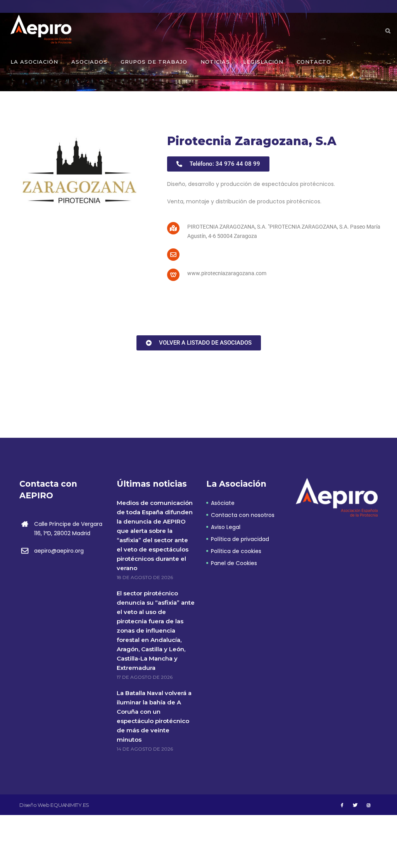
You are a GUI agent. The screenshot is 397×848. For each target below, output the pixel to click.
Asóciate (223, 503)
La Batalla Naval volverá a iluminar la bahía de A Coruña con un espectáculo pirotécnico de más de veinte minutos (154, 716)
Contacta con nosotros (242, 515)
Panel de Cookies (234, 563)
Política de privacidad (240, 539)
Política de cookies (236, 551)
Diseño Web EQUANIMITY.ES (54, 805)
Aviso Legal (225, 527)
